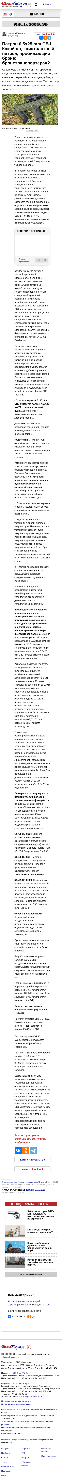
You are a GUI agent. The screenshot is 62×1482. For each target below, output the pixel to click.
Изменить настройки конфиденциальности (21, 1440)
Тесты (4, 1462)
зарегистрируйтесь (18, 1304)
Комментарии (7, 1466)
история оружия (30, 1135)
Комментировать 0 (32, 1159)
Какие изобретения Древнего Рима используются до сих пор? (39, 1247)
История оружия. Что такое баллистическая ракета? (40, 1262)
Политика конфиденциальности (16, 1401)
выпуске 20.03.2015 (35, 1190)
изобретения (22, 1142)
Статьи (4, 1457)
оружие (31, 1139)
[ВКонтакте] (41, 38)
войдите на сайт (42, 1304)
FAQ (23, 1453)
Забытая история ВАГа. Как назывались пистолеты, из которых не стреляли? (41, 1215)
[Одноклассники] (45, 38)
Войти (47, 4)
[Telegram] (49, 38)
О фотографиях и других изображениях (20, 1409)
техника (41, 1139)
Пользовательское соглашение (16, 1404)
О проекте (26, 1448)
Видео (4, 1475)
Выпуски (5, 1448)
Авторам (25, 1457)
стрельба (20, 1139)
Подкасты (5, 1471)
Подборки (6, 1453)
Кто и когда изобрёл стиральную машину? (40, 1230)
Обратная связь (48, 1456)
